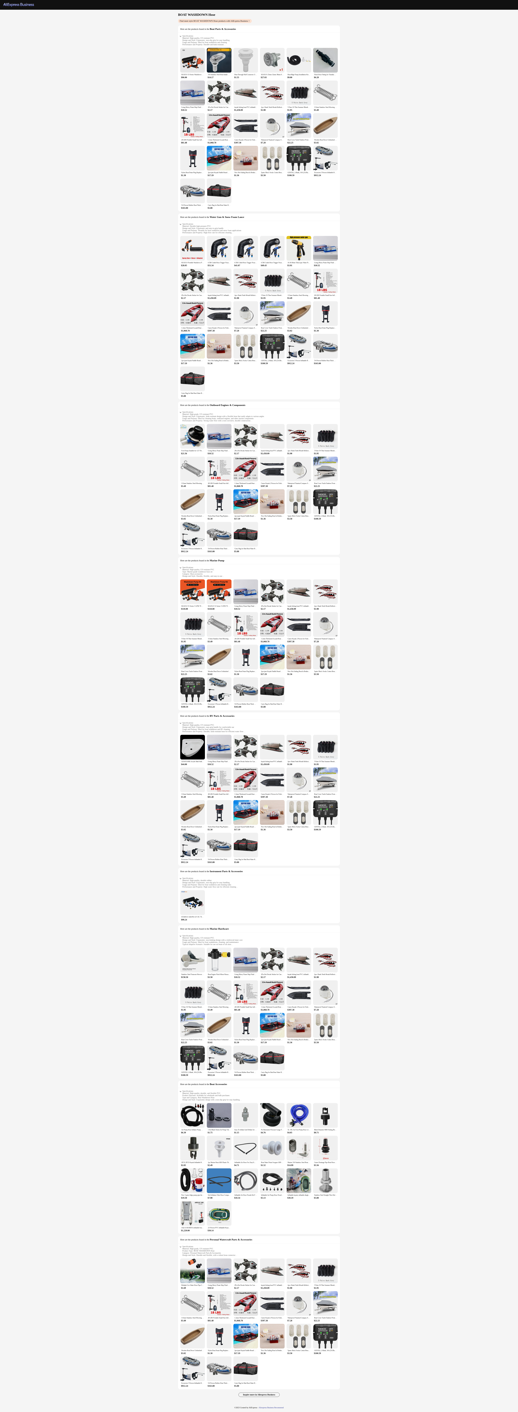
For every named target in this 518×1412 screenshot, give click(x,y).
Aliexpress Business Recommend (271, 1408)
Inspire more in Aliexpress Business (259, 1395)
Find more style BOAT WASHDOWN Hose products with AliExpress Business (214, 21)
